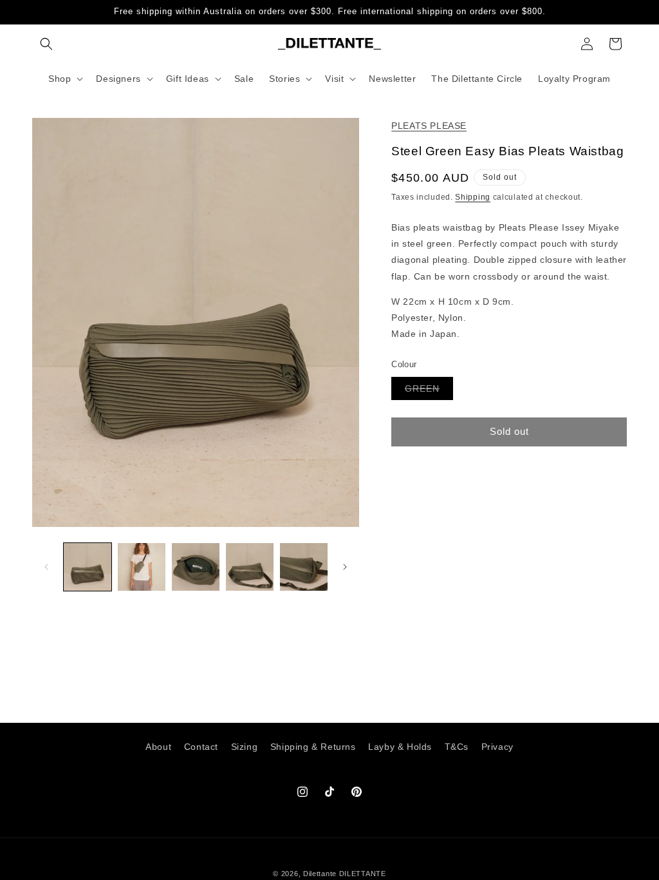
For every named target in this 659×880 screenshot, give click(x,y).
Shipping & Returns (313, 746)
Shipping (472, 197)
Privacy (497, 746)
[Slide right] (345, 567)
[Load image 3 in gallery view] (195, 567)
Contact (201, 746)
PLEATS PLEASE (429, 125)
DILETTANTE (362, 873)
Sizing (244, 746)
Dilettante (320, 873)
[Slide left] (46, 567)
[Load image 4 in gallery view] (250, 567)
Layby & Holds (400, 746)
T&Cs (457, 746)
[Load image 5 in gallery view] (304, 567)
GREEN (429, 391)
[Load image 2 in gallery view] (141, 567)
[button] (46, 44)
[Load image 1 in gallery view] (87, 567)
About (158, 746)
